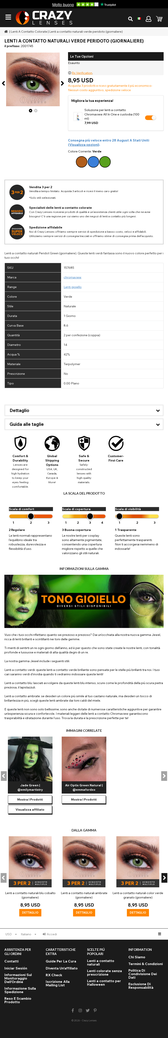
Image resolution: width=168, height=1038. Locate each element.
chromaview (72, 277)
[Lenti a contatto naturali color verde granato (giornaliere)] (138, 876)
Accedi (52, 934)
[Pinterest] (95, 1010)
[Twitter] (88, 1010)
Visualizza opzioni (83, 145)
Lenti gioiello (73, 287)
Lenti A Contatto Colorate (29, 32)
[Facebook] (72, 1010)
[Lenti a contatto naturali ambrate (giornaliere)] (84, 876)
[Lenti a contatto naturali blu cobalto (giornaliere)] (30, 876)
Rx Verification (82, 73)
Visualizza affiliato (30, 810)
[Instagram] (80, 1010)
